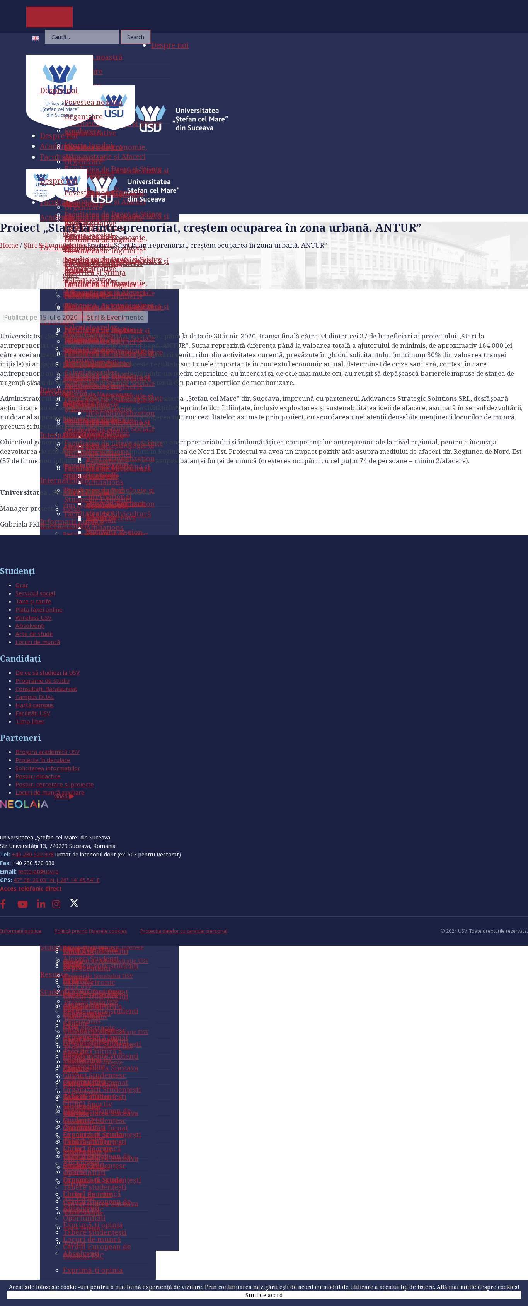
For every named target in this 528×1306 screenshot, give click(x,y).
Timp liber (30, 721)
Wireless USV (33, 617)
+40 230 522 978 (33, 854)
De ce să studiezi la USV (47, 672)
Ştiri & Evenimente (53, 245)
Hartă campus (34, 705)
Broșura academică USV (47, 752)
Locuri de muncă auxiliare (50, 792)
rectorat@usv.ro (38, 871)
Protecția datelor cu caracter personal (183, 931)
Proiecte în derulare (42, 760)
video (61, 796)
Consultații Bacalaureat (46, 688)
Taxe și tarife (33, 601)
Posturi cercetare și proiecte (54, 784)
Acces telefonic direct (31, 888)
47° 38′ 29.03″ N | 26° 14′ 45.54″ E (57, 880)
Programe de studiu (42, 680)
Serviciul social (35, 593)
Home (9, 245)
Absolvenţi (29, 625)
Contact (15, 823)
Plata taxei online (39, 609)
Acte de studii (34, 634)
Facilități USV (32, 713)
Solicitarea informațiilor (47, 768)
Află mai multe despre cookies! (478, 1287)
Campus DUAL (34, 697)
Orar (21, 585)
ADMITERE (50, 17)
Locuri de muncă (37, 642)
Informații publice (20, 931)
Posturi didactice (38, 776)
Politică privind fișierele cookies (91, 931)
